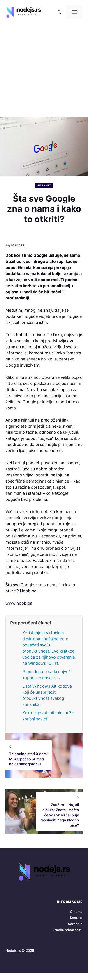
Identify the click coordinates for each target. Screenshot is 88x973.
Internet (44, 185)
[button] (59, 12)
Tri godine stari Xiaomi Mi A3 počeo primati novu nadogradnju (28, 759)
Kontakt (76, 918)
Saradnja (75, 924)
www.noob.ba (18, 603)
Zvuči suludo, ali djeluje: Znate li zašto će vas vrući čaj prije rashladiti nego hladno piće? (59, 815)
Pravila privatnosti (67, 930)
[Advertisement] (44, 71)
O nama (76, 911)
